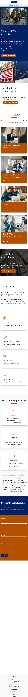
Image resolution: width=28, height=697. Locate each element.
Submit (5, 555)
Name (3, 518)
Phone (3, 535)
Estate (14, 694)
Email (2, 527)
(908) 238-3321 (15, 679)
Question (3, 544)
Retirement (14, 691)
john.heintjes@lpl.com (14, 686)
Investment (14, 693)
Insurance (14, 696)
